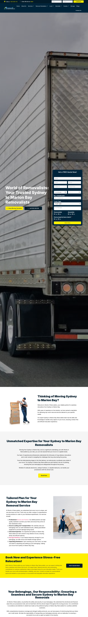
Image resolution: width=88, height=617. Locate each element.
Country (65, 6)
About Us (23, 6)
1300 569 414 (13, 1)
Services (30, 6)
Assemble (71, 212)
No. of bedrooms (59, 195)
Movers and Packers (23, 519)
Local (51, 6)
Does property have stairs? (63, 217)
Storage (73, 6)
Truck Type (57, 201)
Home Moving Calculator (15, 208)
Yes (56, 214)
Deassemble (58, 212)
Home (18, 6)
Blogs (78, 6)
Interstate (57, 6)
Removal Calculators (41, 6)
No (60, 214)
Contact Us (78, 10)
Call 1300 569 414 (34, 208)
